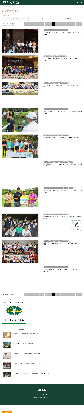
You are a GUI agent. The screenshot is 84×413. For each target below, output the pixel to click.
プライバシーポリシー (39, 397)
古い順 (41, 18)
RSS (46, 394)
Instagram (43, 394)
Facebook (40, 394)
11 (63, 24)
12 (67, 24)
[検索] (77, 2)
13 (70, 24)
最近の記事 (22, 329)
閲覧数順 (69, 18)
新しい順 (15, 18)
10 (60, 24)
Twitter (38, 394)
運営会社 (47, 397)
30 (77, 24)
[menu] (81, 2)
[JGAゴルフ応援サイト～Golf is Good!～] (10, 2)
